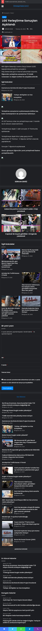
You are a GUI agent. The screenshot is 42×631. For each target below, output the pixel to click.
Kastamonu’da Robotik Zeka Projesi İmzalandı (18, 88)
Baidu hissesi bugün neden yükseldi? (15, 435)
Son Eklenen (21, 397)
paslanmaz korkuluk (21, 549)
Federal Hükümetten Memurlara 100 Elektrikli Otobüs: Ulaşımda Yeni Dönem (18, 456)
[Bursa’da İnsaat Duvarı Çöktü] (7, 542)
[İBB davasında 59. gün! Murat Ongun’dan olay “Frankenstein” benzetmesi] (11, 254)
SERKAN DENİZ (9, 29)
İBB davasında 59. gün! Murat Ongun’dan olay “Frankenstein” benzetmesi (10, 264)
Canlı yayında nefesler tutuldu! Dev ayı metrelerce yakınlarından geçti (26, 469)
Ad (3, 357)
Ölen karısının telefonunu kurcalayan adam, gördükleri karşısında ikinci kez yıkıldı (31, 287)
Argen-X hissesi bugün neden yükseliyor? (16, 476)
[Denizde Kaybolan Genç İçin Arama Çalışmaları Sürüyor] (31, 301)
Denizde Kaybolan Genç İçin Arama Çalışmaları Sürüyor (30, 310)
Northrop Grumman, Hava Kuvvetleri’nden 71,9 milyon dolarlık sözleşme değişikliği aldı (18, 404)
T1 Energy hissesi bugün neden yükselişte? (17, 410)
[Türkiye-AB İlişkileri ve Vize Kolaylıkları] (7, 97)
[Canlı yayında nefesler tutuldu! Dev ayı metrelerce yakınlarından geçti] (7, 470)
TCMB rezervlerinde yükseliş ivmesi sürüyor (18, 1)
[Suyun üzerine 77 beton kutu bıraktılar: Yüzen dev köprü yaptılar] (7, 524)
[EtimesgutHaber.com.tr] (21, 6)
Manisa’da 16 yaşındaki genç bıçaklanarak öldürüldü (30, 252)
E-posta (4, 365)
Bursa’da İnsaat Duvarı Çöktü (24, 540)
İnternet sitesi (6, 372)
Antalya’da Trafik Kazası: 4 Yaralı (11, 274)
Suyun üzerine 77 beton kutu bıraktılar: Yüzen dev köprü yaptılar (26, 523)
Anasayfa (6, 13)
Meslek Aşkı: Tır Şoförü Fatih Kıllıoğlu (15, 517)
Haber (12, 13)
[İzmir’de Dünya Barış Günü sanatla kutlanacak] (7, 494)
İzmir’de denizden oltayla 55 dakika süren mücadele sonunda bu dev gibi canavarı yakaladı (11, 312)
